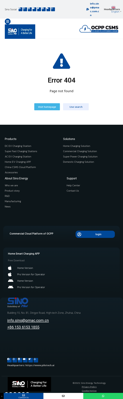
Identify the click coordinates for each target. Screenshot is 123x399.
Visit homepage (47, 106)
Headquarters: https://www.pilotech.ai (30, 365)
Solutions (69, 139)
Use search (76, 106)
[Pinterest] (44, 9)
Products (10, 139)
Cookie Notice (89, 390)
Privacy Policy (89, 387)
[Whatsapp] (53, 9)
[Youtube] (34, 9)
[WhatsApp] (103, 396)
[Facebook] (20, 9)
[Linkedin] (30, 9)
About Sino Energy (16, 178)
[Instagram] (25, 9)
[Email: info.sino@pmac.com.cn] (63, 396)
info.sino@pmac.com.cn (28, 320)
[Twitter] (39, 9)
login (98, 234)
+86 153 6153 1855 (23, 327)
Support (72, 178)
